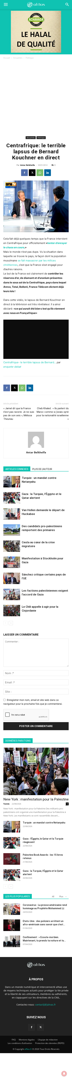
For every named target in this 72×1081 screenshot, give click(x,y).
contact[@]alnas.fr (45, 1004)
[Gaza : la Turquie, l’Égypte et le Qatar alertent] (11, 498)
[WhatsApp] (40, 172)
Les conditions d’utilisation (20, 1043)
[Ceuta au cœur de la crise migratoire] (11, 546)
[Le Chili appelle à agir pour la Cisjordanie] (11, 610)
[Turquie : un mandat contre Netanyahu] (11, 482)
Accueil (6, 57)
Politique (30, 57)
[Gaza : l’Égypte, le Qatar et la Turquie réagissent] (11, 843)
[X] (32, 172)
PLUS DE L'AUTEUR (42, 469)
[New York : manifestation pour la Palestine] (36, 771)
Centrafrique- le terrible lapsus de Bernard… (29, 362)
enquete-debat (12, 366)
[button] (67, 4)
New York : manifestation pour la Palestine (36, 799)
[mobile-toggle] (5, 4)
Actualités (17, 57)
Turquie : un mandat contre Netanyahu (44, 822)
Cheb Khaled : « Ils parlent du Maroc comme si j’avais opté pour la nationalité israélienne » (52, 413)
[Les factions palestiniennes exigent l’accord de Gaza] (11, 594)
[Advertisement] (36, 97)
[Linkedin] (47, 172)
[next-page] (11, 623)
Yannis (6, 803)
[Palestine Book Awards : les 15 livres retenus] (11, 859)
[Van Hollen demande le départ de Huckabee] (11, 514)
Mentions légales (27, 1039)
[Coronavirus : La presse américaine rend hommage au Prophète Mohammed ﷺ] (11, 909)
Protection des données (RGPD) (49, 1043)
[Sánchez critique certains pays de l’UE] (11, 578)
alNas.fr (28, 1049)
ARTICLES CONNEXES (16, 469)
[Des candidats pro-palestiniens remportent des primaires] (11, 530)
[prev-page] (5, 623)
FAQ (14, 1039)
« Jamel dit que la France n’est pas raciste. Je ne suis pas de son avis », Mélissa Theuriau (18, 413)
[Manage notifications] (64, 1073)
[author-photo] (36, 447)
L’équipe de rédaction (48, 1039)
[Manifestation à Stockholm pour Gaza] (11, 562)
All (53, 896)
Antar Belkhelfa (27, 165)
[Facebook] (24, 172)
